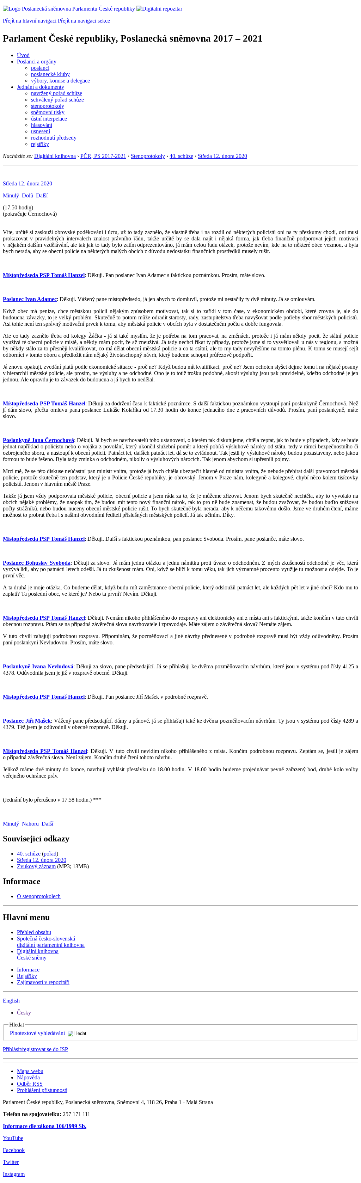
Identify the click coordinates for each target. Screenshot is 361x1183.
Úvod (23, 55)
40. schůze (181, 156)
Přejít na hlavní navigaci (29, 21)
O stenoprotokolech (39, 896)
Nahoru (30, 824)
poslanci (40, 68)
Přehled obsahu (34, 932)
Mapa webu (30, 1071)
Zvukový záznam (36, 866)
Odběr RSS (30, 1084)
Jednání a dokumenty (40, 87)
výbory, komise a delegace (60, 81)
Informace (28, 970)
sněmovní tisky (48, 112)
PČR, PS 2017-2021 (103, 156)
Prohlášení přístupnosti (42, 1090)
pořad (50, 854)
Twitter (11, 1162)
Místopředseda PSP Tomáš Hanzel (44, 275)
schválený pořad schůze (57, 100)
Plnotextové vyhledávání (37, 1033)
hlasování (41, 125)
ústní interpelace (49, 119)
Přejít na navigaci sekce (84, 21)
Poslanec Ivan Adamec (30, 299)
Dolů (27, 195)
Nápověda (28, 1077)
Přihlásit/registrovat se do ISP (35, 1049)
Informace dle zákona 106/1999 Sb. (44, 1126)
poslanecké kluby (50, 74)
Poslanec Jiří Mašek (27, 721)
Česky (24, 1013)
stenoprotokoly (47, 106)
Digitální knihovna (55, 156)
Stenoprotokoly (148, 156)
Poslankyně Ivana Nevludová (38, 666)
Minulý (11, 195)
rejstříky (40, 144)
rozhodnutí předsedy (54, 138)
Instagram (14, 1174)
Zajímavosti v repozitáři (43, 982)
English (11, 1001)
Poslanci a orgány (36, 62)
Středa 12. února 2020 (222, 156)
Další (42, 195)
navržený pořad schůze (56, 93)
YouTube (13, 1138)
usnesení (40, 131)
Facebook (14, 1150)
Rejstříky (27, 976)
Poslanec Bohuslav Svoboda (37, 563)
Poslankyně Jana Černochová (38, 440)
